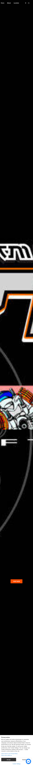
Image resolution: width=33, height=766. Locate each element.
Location (16, 3)
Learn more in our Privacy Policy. (9, 753)
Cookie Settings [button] (16, 764)
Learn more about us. (6, 755)
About (9, 3)
